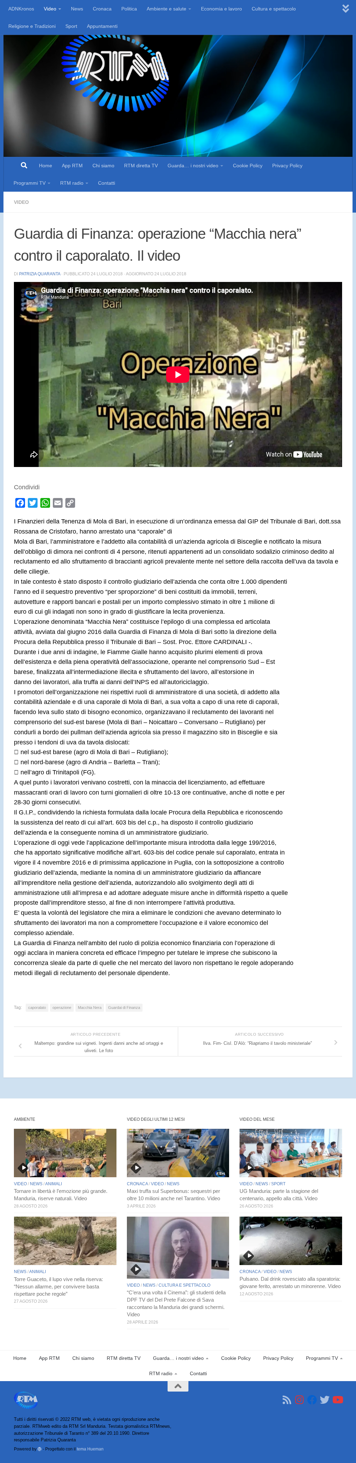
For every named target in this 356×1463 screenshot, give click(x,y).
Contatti (106, 183)
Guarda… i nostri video (193, 165)
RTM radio (71, 183)
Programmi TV (30, 183)
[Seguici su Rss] (287, 1400)
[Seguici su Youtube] (337, 1400)
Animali (53, 1184)
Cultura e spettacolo (274, 9)
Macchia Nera (90, 1007)
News (77, 9)
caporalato (37, 1007)
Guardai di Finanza (124, 1007)
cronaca (137, 1184)
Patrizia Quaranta (39, 273)
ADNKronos (21, 9)
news (36, 1184)
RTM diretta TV (141, 165)
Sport (71, 26)
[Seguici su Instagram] (300, 1400)
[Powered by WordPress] (40, 1449)
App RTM (72, 165)
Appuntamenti (102, 26)
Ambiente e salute (166, 9)
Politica (129, 9)
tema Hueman (90, 1449)
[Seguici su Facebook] (312, 1400)
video (21, 202)
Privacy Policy (287, 165)
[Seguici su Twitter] (325, 1400)
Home (45, 165)
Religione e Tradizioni (32, 26)
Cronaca (102, 9)
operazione (61, 1007)
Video (50, 9)
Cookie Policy (247, 165)
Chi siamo (103, 165)
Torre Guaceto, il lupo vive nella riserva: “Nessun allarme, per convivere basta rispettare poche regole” (58, 1287)
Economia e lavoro (221, 9)
